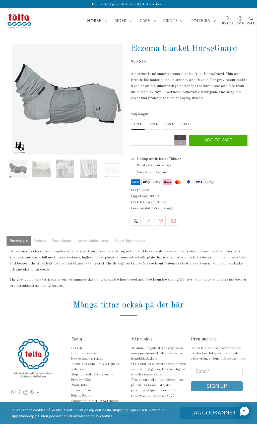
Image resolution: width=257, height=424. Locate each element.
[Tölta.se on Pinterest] (32, 394)
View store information (153, 172)
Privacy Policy (81, 379)
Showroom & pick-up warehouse (95, 401)
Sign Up (217, 386)
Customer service (84, 353)
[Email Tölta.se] (13, 394)
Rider (120, 21)
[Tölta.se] (19, 21)
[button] (244, 411)
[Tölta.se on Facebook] (19, 394)
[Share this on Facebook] (148, 221)
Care (145, 21)
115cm (138, 124)
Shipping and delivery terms (92, 374)
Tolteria (200, 21)
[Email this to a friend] (173, 221)
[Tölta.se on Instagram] (25, 394)
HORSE (94, 21)
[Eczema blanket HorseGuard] (67, 99)
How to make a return (87, 358)
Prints (170, 21)
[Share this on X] (136, 221)
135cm (170, 124)
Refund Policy (81, 395)
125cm (154, 124)
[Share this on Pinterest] (161, 221)
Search (76, 348)
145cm (186, 124)
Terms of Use (81, 390)
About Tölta (79, 385)
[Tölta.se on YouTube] (38, 394)
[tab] (19, 241)
